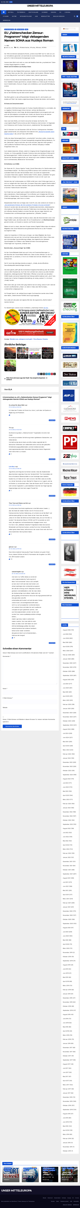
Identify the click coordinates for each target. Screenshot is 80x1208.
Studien (6, 16)
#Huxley (32, 47)
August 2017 (66, 1064)
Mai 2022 (65, 841)
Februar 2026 (67, 655)
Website (5, 707)
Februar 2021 (67, 903)
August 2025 (66, 679)
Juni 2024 (66, 737)
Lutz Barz (12, 466)
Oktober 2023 (67, 770)
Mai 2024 (66, 741)
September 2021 (68, 874)
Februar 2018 (67, 1039)
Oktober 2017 (67, 1056)
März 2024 (66, 750)
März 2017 (66, 1085)
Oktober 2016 (67, 1105)
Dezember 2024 (68, 712)
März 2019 (66, 985)
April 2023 (66, 795)
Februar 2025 (67, 704)
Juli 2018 (65, 1018)
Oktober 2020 (67, 919)
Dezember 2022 (67, 812)
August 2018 (66, 1014)
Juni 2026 (66, 638)
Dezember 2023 (67, 762)
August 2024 (67, 729)
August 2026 (67, 630)
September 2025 (68, 675)
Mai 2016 (65, 1126)
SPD (63, 1170)
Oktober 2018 (67, 1006)
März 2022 (66, 849)
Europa (53, 12)
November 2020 (68, 915)
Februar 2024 (67, 754)
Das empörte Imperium (37, 378)
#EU (17, 47)
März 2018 (66, 1035)
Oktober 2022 (67, 820)
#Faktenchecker (24, 47)
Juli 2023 (65, 783)
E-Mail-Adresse (8, 698)
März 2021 (66, 898)
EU (60, 12)
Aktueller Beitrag (9, 29)
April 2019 (66, 981)
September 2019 (68, 961)
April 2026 (66, 646)
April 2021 (66, 894)
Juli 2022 (65, 832)
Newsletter (45, 16)
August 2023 (66, 779)
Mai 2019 (65, 977)
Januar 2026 (67, 659)
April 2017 (66, 1080)
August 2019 (66, 965)
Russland (26, 1170)
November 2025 (68, 667)
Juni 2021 (66, 886)
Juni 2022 (66, 836)
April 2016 (66, 1130)
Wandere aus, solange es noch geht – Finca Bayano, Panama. (29, 339)
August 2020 (67, 927)
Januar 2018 (66, 1043)
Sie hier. (45, 308)
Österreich (21, 12)
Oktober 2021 (67, 870)
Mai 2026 (65, 642)
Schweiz (45, 12)
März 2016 (66, 1134)
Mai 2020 (65, 940)
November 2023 (68, 766)
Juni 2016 (66, 1122)
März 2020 (66, 948)
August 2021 (66, 878)
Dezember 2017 (67, 1047)
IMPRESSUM (6, 20)
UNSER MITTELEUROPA (40, 5)
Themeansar (31, 1201)
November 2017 (68, 1051)
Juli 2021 (65, 882)
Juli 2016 (65, 1118)
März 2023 (66, 799)
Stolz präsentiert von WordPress (9, 1201)
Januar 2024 (67, 758)
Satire (14, 16)
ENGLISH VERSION (58, 16)
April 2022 (66, 845)
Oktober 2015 (67, 1151)
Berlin (64, 1168)
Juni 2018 (66, 1023)
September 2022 (68, 824)
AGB (36, 16)
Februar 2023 (67, 803)
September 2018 (68, 1010)
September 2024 (68, 725)
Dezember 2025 (67, 663)
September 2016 (68, 1109)
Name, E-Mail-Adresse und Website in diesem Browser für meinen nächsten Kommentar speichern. (29, 720)
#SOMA (44, 47)
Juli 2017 (65, 1068)
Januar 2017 (66, 1093)
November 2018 (68, 1002)
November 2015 (67, 1147)
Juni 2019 (66, 973)
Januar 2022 (67, 857)
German (66, 28)
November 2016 (68, 1101)
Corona (67, 12)
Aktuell (11, 12)
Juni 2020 (66, 936)
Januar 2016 (66, 1142)
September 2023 (68, 774)
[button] (74, 16)
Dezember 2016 (67, 1097)
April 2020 (66, 944)
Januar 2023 (67, 808)
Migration (45, 1170)
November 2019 (68, 952)
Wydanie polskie (26, 16)
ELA (8, 45)
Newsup (24, 1201)
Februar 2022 (67, 853)
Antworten (52, 420)
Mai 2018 (65, 1027)
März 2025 (66, 700)
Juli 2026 (65, 634)
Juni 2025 (66, 688)
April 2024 (66, 746)
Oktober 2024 (67, 721)
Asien (35, 1168)
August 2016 (66, 1113)
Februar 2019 (67, 989)
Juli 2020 (65, 932)
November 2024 (68, 717)
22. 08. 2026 (9, 1177)
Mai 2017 (65, 1076)
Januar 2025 (67, 708)
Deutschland (33, 12)
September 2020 (68, 923)
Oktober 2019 (67, 956)
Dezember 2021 (67, 861)
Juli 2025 (65, 684)
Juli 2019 (65, 969)
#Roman (38, 47)
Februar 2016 (67, 1138)
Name (5, 688)
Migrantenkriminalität (48, 1168)
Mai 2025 (65, 692)
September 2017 (68, 1060)
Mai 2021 (65, 890)
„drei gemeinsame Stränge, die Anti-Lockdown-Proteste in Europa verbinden (27, 205)
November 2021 (67, 865)
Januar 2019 (66, 994)
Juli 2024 (66, 733)
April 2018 (66, 1031)
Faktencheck (21, 29)
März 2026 (66, 650)
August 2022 (66, 828)
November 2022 (68, 816)
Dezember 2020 (68, 911)
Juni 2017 (66, 1072)
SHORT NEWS (7, 1170)
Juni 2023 (66, 787)
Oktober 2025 (67, 671)
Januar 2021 (66, 907)
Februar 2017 (67, 1089)
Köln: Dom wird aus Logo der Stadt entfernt (17, 378)
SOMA (26, 29)
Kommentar (7, 656)
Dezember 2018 (67, 998)
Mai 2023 (65, 791)
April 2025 (66, 696)
